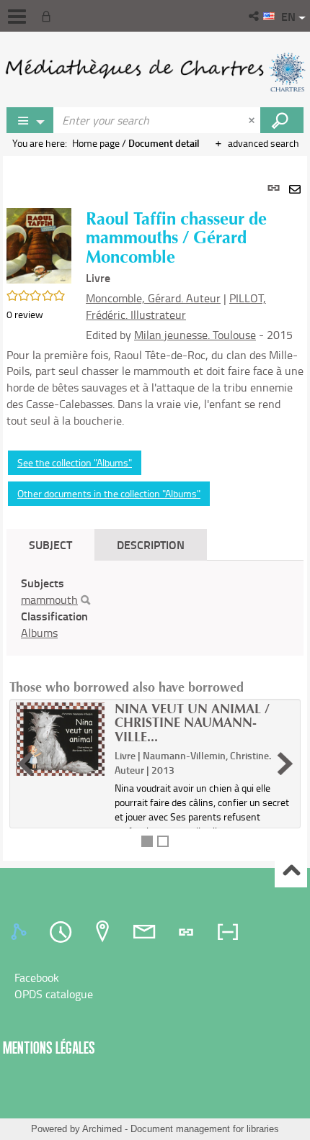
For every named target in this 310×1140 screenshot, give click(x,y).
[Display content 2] (163, 841)
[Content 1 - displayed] (147, 841)
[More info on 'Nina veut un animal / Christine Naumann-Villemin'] (60, 739)
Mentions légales (49, 1047)
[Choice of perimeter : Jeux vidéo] (30, 120)
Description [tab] (151, 544)
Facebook (36, 977)
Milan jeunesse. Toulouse (195, 335)
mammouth (49, 599)
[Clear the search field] (253, 120)
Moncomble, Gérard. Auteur (153, 298)
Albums (39, 633)
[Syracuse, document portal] (155, 71)
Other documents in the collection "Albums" (108, 493)
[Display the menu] (17, 16)
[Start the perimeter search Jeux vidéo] (282, 120)
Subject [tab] (50, 544)
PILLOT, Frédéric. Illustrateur (176, 306)
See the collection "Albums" (74, 462)
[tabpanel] (155, 508)
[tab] (21, 932)
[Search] (85, 600)
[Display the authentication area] (49, 16)
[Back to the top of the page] (291, 871)
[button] (254, 16)
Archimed (102, 1128)
